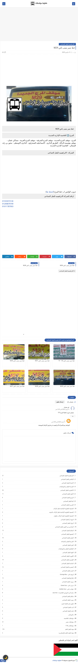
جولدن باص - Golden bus (66, 589)
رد (72, 416)
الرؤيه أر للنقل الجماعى (67, 519)
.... (64, 420)
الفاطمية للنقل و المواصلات (66, 549)
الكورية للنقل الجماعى (67, 556)
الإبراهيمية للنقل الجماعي (67, 44)
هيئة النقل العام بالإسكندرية (66, 633)
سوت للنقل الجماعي (68, 600)
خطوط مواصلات (56, 660)
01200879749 (7, 203)
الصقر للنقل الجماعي (68, 538)
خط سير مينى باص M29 (67, 386)
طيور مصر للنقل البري (67, 604)
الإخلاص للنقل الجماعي (67, 479)
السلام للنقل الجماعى (67, 530)
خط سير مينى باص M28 (42, 386)
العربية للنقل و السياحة (67, 541)
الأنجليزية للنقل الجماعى (67, 490)
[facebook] (1, 660)
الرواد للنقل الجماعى (68, 523)
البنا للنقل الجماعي (68, 501)
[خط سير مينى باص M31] (39, 352)
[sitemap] (4, 660)
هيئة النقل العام (69, 629)
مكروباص (71, 615)
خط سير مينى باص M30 (17, 361)
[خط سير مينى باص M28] (39, 377)
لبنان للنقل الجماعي (68, 611)
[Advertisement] (39, 25)
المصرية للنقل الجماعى (67, 567)
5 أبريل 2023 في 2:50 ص (58, 422)
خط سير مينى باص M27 (17, 386)
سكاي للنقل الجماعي (68, 596)
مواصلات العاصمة (69, 618)
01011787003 (7, 206)
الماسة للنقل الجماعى (67, 563)
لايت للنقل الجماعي (68, 607)
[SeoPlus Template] (76, 660)
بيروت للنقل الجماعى (68, 582)
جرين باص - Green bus (67, 585)
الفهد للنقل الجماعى (68, 552)
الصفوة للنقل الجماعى (67, 534)
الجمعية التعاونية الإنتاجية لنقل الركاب (63, 508)
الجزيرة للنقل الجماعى (67, 505)
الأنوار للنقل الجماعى (68, 494)
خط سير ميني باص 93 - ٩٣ (66, 361)
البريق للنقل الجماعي (68, 497)
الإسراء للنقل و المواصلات (66, 486)
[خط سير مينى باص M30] (14, 352)
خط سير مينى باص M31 (42, 361)
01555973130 (7, 201)
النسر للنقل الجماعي (68, 571)
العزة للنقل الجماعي (68, 545)
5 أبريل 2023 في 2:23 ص (62, 409)
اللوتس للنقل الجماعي (67, 560)
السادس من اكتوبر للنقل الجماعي (64, 527)
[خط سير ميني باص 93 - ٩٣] (64, 352)
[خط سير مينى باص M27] (14, 377)
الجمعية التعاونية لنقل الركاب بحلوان (64, 516)
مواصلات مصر (70, 622)
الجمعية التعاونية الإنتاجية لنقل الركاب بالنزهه (61, 512)
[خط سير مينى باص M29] (64, 377)
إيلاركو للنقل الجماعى (68, 578)
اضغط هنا (49, 191)
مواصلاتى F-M (70, 626)
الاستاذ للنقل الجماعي (67, 483)
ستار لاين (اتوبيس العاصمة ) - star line (63, 593)
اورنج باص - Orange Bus (67, 574)
